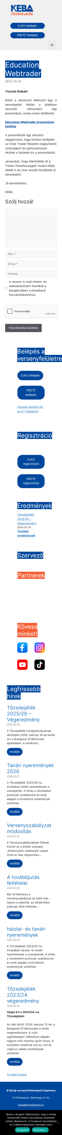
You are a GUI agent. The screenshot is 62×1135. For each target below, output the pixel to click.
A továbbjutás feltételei (23, 880)
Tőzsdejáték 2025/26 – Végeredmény (27, 519)
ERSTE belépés (27, 35)
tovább (15, 751)
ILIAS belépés (27, 25)
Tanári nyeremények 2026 (30, 768)
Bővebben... (40, 1129)
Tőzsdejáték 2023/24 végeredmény (23, 995)
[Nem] (57, 1122)
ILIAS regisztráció (31, 462)
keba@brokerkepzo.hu (31, 1104)
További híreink (17, 1074)
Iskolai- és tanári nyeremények (26, 932)
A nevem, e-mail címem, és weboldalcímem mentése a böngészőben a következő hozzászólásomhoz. (28, 288)
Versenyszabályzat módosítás (29, 828)
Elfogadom (22, 1129)
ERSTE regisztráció (31, 481)
